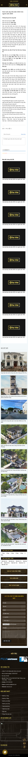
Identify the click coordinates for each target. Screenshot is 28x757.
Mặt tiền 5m (4, 561)
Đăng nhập (23, 134)
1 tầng (3, 553)
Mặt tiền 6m (11, 561)
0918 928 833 (9, 682)
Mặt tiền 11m (22, 563)
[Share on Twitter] (6, 128)
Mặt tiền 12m (5, 564)
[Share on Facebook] (4, 128)
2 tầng (7, 553)
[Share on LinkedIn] (9, 128)
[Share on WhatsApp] (3, 128)
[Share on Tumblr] (11, 128)
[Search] (26, 5)
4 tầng (16, 553)
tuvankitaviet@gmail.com (10, 684)
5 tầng (21, 553)
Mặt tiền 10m (14, 563)
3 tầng (12, 553)
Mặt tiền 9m (7, 563)
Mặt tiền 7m (18, 561)
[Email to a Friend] (7, 128)
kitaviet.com (9, 686)
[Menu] (2, 5)
